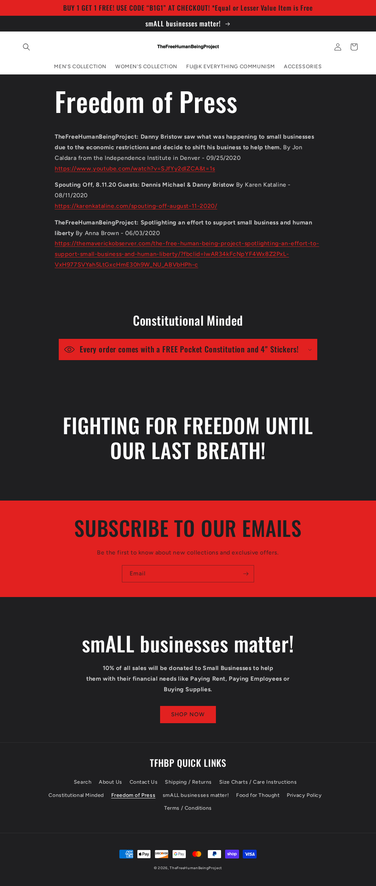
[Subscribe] (246, 573)
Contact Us (144, 782)
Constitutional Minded (76, 795)
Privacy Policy (304, 795)
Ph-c (191, 264)
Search (83, 782)
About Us (110, 782)
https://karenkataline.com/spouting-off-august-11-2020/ (136, 205)
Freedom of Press (133, 795)
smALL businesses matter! (196, 795)
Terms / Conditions (188, 808)
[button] (26, 47)
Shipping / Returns (188, 782)
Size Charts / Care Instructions (258, 782)
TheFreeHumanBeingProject (196, 867)
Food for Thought (258, 795)
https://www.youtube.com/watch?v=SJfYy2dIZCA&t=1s (135, 168)
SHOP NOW (188, 714)
